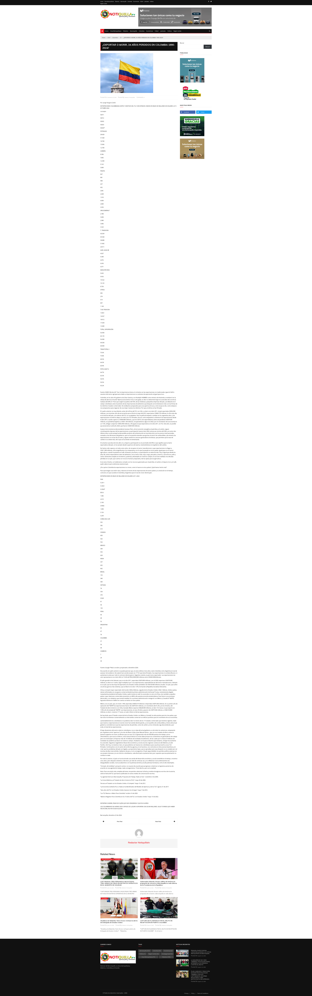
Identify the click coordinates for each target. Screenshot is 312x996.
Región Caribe (103, 3)
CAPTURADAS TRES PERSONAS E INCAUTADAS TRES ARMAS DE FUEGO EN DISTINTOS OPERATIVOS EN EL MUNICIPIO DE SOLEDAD (119, 883)
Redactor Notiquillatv (130, 97)
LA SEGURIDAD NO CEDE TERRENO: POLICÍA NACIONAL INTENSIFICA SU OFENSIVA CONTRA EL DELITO (200, 962)
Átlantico (117, 1)
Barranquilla (123, 1)
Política (151, 1)
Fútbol (141, 1)
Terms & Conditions (202, 993)
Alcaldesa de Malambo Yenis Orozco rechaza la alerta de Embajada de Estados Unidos (118, 921)
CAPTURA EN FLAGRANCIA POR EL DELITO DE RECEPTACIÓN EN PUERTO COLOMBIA (156, 921)
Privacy (186, 993)
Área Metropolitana (109, 1)
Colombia (129, 1)
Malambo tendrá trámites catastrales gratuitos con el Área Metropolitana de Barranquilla (201, 952)
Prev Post (119, 821)
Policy (193, 993)
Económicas (136, 1)
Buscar (182, 43)
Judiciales (146, 1)
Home (101, 1)
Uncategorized (167, 954)
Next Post (158, 821)
